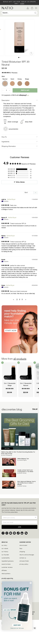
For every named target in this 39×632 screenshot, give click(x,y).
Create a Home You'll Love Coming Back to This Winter (25, 470)
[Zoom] (31, 53)
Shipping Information (9, 146)
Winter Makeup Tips (23, 458)
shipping (22, 551)
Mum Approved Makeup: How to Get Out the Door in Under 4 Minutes (26, 483)
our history (5, 551)
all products (19, 358)
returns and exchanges (27, 554)
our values (5, 548)
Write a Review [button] (20, 182)
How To (4, 136)
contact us (23, 557)
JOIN (19, 527)
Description (5, 100)
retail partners (6, 573)
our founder (5, 554)
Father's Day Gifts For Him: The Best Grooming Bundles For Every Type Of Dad (18, 452)
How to (8, 464)
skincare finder (24, 560)
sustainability (6, 557)
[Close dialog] (31, 583)
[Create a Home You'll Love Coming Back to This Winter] (9, 473)
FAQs (21, 548)
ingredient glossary (8, 560)
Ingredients (5, 141)
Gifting (7, 448)
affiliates (4, 570)
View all (34, 409)
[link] (17, 605)
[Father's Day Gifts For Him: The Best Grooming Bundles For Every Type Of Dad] (19, 431)
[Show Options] (36, 517)
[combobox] (19, 13)
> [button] (25, 299)
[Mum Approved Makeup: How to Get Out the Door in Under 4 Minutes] (9, 485)
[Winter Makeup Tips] (9, 462)
